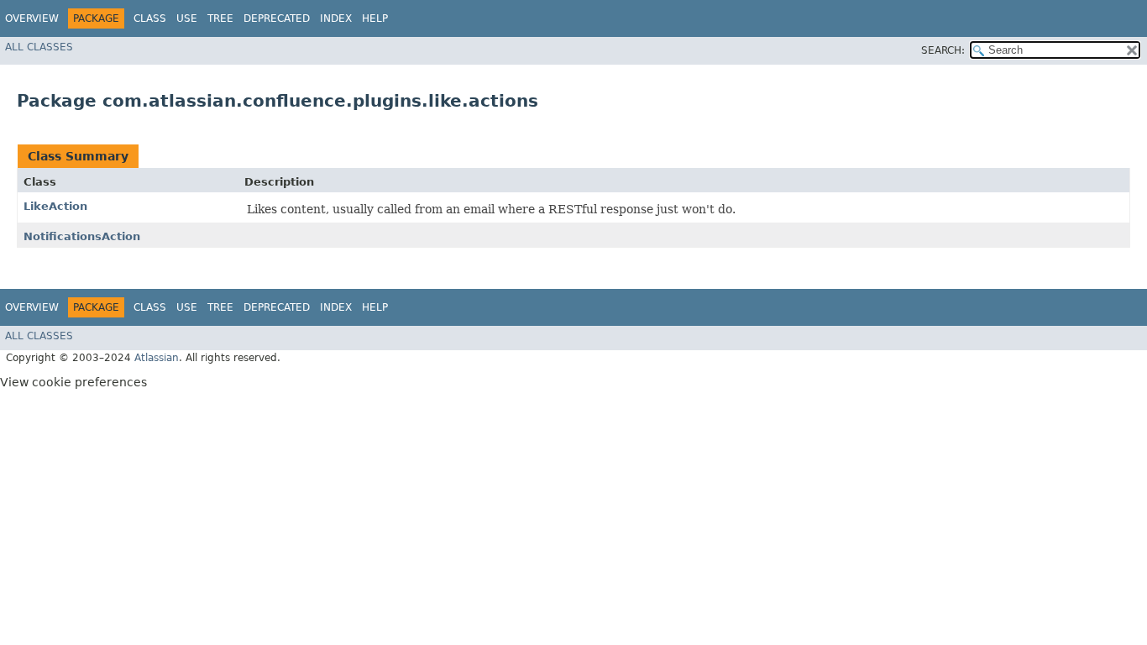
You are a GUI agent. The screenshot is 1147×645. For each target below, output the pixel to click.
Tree (220, 18)
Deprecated (277, 18)
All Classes (39, 47)
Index (336, 18)
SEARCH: (943, 50)
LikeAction (55, 206)
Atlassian (156, 358)
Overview (32, 18)
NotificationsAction (82, 236)
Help (375, 18)
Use (186, 18)
